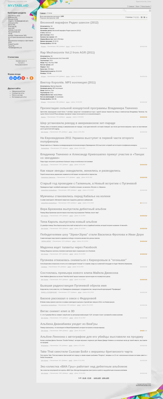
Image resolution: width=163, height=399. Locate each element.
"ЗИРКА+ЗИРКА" (46, 241)
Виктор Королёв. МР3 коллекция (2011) (68, 82)
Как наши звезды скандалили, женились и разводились (80, 170)
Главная (131, 6)
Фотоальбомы (13, 32)
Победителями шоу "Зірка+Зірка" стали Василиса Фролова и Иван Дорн (92, 234)
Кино (10, 28)
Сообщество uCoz (18, 93)
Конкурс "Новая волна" (16, 35)
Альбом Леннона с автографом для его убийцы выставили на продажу (91, 336)
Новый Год (12, 44)
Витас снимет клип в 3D (57, 311)
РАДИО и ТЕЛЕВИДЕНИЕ (16, 21)
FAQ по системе (17, 95)
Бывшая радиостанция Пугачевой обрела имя (73, 285)
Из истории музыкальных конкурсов (20, 37)
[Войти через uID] (11, 78)
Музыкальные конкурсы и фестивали (20, 41)
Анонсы (43, 117)
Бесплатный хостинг (142, 385)
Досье (10, 25)
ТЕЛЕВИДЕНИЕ (13, 48)
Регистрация (145, 6)
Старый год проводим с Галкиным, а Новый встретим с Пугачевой (88, 183)
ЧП (9, 33)
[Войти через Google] (27, 78)
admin (70, 132)
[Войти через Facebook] (19, 78)
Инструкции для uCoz (19, 97)
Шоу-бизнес (12, 16)
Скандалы (11, 23)
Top (9, 46)
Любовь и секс (13, 30)
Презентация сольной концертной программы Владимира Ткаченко (89, 108)
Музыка (10, 19)
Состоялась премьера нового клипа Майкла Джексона (79, 272)
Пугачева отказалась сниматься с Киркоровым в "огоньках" (83, 260)
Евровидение (45, 148)
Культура (11, 17)
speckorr (68, 117)
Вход (137, 6)
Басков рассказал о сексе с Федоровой (68, 298)
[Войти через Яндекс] (23, 78)
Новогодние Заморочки (48, 177)
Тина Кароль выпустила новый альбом (68, 221)
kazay (68, 46)
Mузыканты (44, 345)
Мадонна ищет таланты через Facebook (68, 247)
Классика (11, 26)
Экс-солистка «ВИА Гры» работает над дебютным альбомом (83, 366)
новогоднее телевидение (49, 190)
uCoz (149, 385)
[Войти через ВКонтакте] (15, 78)
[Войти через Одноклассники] (31, 78)
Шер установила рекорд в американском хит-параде (77, 123)
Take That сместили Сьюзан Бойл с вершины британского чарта (86, 351)
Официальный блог (18, 91)
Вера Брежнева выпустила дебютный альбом (73, 209)
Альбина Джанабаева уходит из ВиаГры (69, 323)
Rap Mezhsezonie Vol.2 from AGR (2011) (67, 52)
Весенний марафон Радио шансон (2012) (69, 22)
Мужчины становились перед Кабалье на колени (75, 196)
